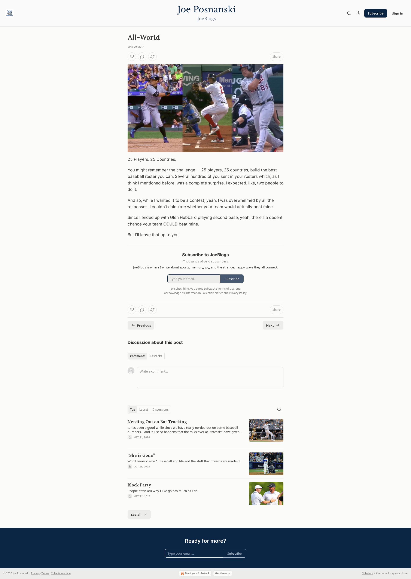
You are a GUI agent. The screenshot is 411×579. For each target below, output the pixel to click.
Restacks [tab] (156, 356)
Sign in (397, 13)
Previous (144, 325)
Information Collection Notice (204, 293)
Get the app (222, 573)
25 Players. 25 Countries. (152, 159)
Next (270, 325)
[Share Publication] (358, 13)
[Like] (132, 56)
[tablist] (146, 356)
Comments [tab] (137, 356)
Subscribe (376, 13)
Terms (45, 573)
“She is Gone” (141, 455)
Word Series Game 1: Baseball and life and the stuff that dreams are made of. (184, 461)
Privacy (35, 573)
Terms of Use (226, 288)
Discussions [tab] (160, 409)
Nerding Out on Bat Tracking (157, 421)
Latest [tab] (143, 409)
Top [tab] (132, 409)
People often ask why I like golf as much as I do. (163, 491)
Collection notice (61, 573)
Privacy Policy (237, 293)
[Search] (349, 13)
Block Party (139, 485)
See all (136, 514)
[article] (205, 432)
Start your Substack (197, 573)
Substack (367, 573)
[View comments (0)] (142, 56)
